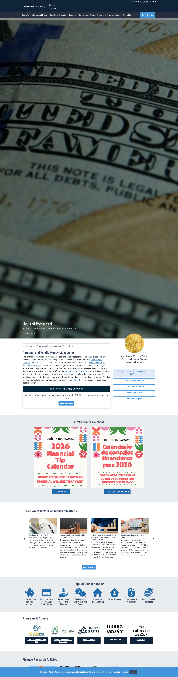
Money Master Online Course (78, 371)
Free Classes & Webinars (134, 380)
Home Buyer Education (58, 15)
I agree (133, 672)
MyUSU (146, 2)
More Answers (89, 567)
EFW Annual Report (134, 398)
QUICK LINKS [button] (137, 2)
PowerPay (26, 15)
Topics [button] (71, 15)
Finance (53, 5)
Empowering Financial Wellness (109, 15)
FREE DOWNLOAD (60, 492)
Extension (52, 8)
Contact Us (127, 15)
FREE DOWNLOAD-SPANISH (117, 492)
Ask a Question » (66, 403)
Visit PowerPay (30, 333)
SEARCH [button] (154, 2)
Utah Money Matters (39, 15)
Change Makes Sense (87, 15)
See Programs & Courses (134, 386)
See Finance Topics (134, 392)
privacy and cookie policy (117, 672)
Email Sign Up (147, 15)
